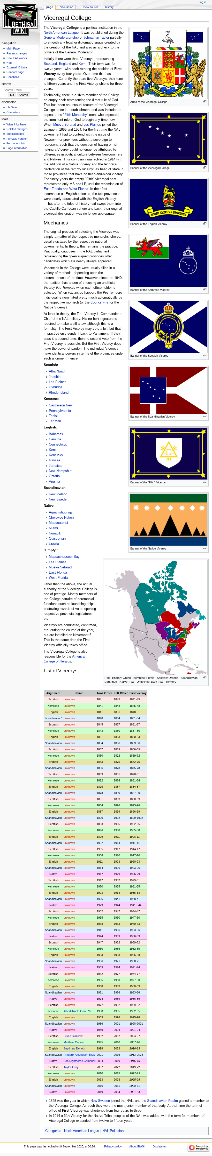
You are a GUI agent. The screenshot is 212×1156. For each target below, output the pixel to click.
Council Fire (99, 302)
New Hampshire (60, 471)
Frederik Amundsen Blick (79, 1054)
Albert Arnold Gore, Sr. (78, 1011)
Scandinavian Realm (162, 1101)
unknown (69, 699)
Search (6, 84)
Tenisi (53, 416)
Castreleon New (60, 405)
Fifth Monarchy (75, 115)
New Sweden (58, 499)
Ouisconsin (57, 538)
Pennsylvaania (60, 411)
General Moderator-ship (61, 37)
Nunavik (55, 533)
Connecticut (58, 444)
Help (9, 62)
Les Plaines (92, 124)
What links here (16, 124)
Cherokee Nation (61, 517)
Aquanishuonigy (61, 512)
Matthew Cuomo (74, 1042)
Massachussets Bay (64, 557)
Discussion (66, 7)
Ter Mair (55, 421)
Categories (53, 1131)
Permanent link (15, 143)
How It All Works (16, 58)
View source (91, 7)
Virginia (54, 481)
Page (49, 7)
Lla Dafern (12, 107)
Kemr (82, 64)
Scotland (50, 64)
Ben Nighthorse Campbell (79, 1060)
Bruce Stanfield (73, 1036)
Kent (52, 450)
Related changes (17, 129)
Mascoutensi (58, 523)
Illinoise (54, 460)
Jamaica (55, 466)
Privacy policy (113, 1146)
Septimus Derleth (74, 1048)
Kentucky (56, 455)
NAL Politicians (113, 1131)
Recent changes (16, 53)
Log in (203, 2)
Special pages (15, 133)
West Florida (78, 189)
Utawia (54, 544)
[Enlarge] (205, 101)
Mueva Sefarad (64, 124)
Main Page (13, 48)
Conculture (13, 112)
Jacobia (54, 377)
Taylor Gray (71, 1067)
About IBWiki (137, 1146)
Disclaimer (159, 1146)
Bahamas (56, 434)
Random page (15, 72)
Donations (12, 77)
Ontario (54, 476)
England (65, 64)
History (109, 7)
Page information (16, 148)
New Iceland (58, 494)
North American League (61, 32)
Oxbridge (55, 387)
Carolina (55, 439)
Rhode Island (59, 392)
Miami (53, 528)
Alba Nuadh (57, 371)
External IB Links (17, 67)
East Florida (53, 189)
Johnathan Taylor (96, 37)
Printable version (16, 138)
